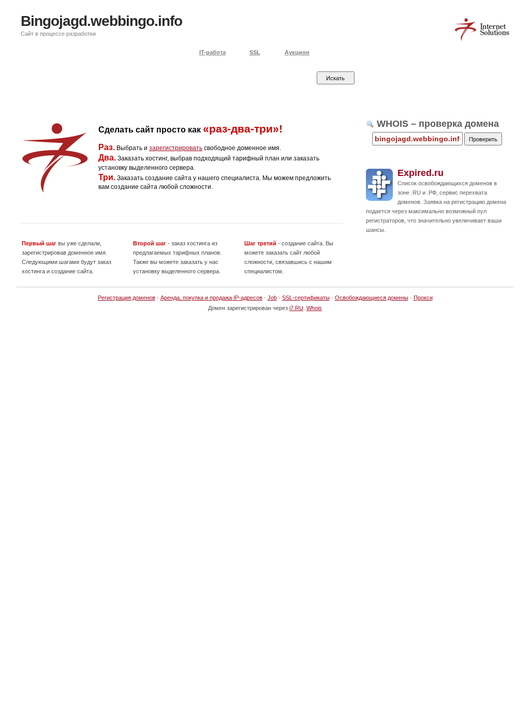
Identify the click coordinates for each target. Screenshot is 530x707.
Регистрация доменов (126, 297)
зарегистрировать (175, 148)
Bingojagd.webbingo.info (101, 21)
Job (272, 297)
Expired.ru (421, 173)
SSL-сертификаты (306, 297)
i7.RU (296, 308)
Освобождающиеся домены (371, 297)
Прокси (423, 297)
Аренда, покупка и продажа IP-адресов (211, 297)
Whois (314, 308)
